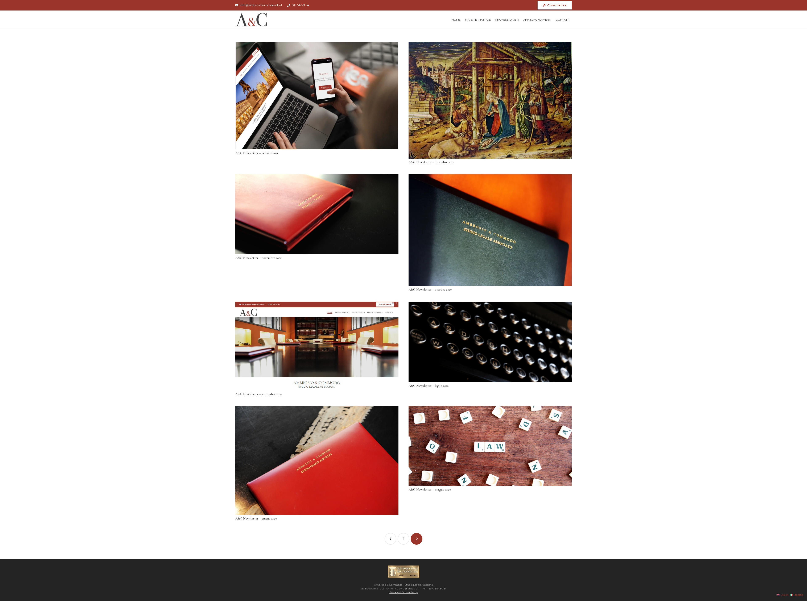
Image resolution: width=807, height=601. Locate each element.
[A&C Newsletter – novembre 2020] (316, 214)
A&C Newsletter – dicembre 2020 (431, 162)
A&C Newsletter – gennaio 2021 (256, 153)
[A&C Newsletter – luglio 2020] (490, 342)
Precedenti (390, 539)
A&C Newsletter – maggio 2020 (430, 489)
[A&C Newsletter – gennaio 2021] (316, 95)
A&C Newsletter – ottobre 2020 (430, 289)
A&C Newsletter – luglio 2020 (428, 386)
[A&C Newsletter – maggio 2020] (490, 446)
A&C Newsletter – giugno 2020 (256, 518)
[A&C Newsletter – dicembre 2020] (490, 100)
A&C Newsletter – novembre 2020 (258, 258)
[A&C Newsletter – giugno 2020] (316, 460)
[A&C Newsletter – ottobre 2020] (490, 230)
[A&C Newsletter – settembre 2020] (316, 346)
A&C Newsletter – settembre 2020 (258, 394)
